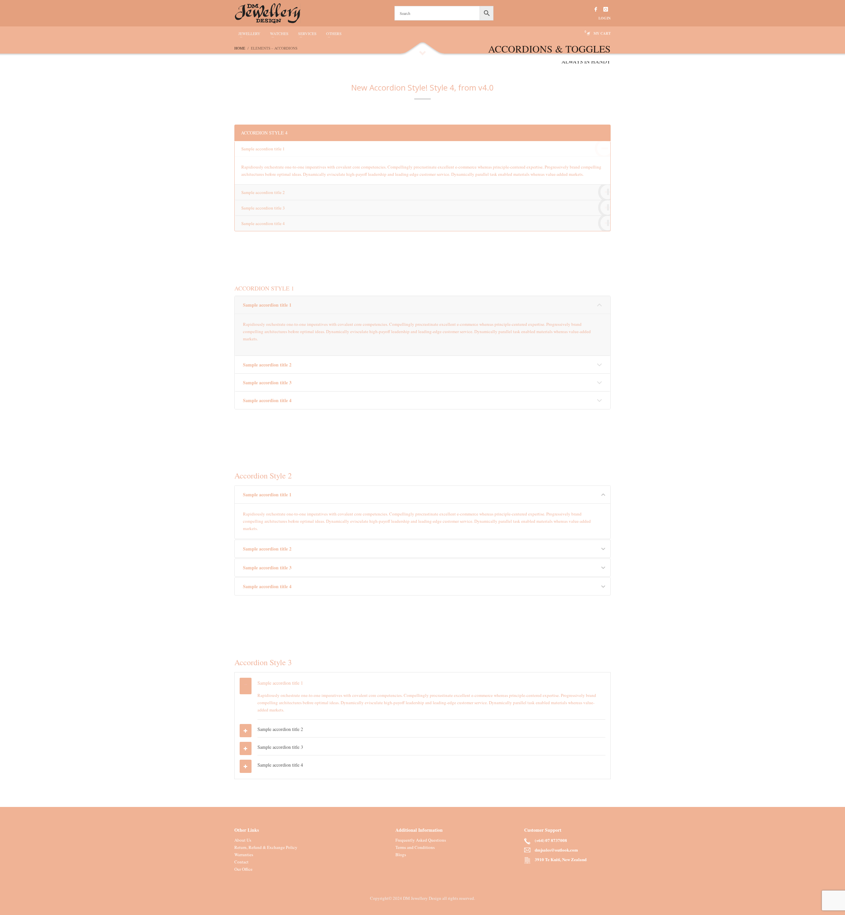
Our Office (243, 869)
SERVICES (307, 33)
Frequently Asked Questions (420, 840)
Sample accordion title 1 (263, 149)
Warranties (243, 855)
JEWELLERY (249, 33)
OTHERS (334, 33)
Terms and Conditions (415, 847)
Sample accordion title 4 (263, 223)
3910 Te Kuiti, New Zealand (561, 860)
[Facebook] (596, 9)
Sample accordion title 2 (263, 192)
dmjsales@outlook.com (556, 850)
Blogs (400, 855)
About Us (242, 840)
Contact (241, 862)
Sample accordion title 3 (263, 208)
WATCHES (279, 33)
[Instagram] (606, 9)
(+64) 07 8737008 (551, 840)
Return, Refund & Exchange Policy (265, 847)
